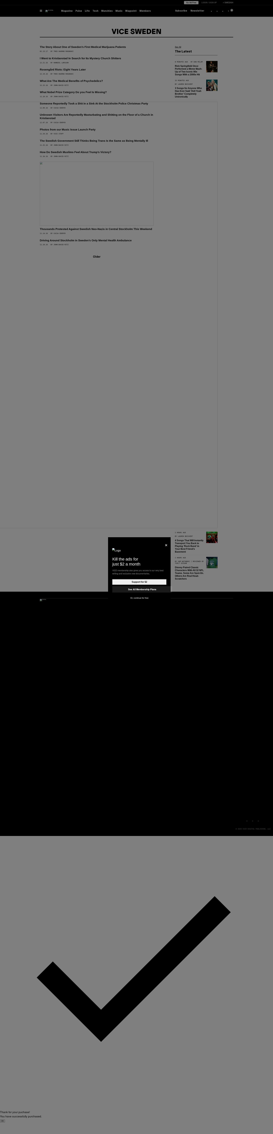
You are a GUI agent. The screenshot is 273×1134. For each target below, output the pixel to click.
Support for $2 (139, 582)
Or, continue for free (139, 598)
